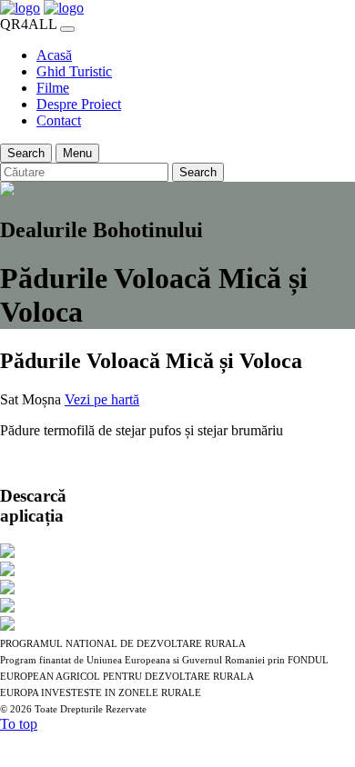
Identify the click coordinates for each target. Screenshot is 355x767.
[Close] (67, 29)
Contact (58, 120)
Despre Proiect (78, 104)
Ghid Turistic (74, 71)
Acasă (54, 55)
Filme (52, 87)
